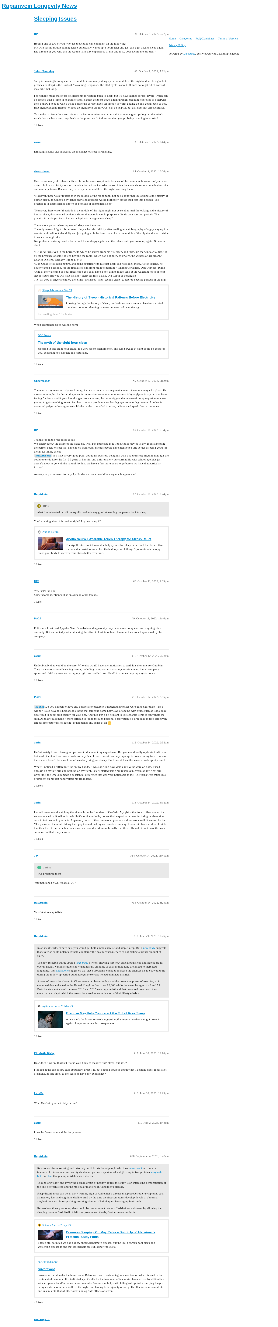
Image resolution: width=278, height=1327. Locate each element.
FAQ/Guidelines (205, 38)
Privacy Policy (177, 45)
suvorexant (135, 1168)
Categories (185, 38)
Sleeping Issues (55, 18)
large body (82, 962)
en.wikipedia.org (48, 1261)
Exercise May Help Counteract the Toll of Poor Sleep (105, 1013)
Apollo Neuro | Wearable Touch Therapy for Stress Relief (108, 539)
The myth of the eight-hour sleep (62, 342)
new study (149, 947)
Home (172, 38)
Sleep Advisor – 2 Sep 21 (57, 290)
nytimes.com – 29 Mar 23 (57, 1006)
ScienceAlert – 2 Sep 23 (56, 1225)
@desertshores (43, 455)
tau (50, 1175)
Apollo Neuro (50, 531)
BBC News (44, 335)
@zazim (39, 706)
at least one (62, 970)
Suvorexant (46, 1269)
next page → (42, 1319)
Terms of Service (228, 38)
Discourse (189, 53)
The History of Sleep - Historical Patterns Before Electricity (110, 297)
